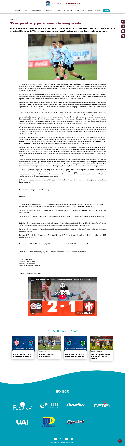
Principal (18, 10)
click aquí (47, 190)
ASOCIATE (106, 10)
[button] (33, 57)
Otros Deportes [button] (37, 10)
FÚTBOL (16, 17)
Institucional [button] (50, 10)
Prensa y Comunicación (65, 10)
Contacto (98, 10)
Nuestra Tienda (80, 10)
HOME (11, 17)
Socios (90, 10)
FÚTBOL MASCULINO (24, 17)
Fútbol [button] (26, 10)
